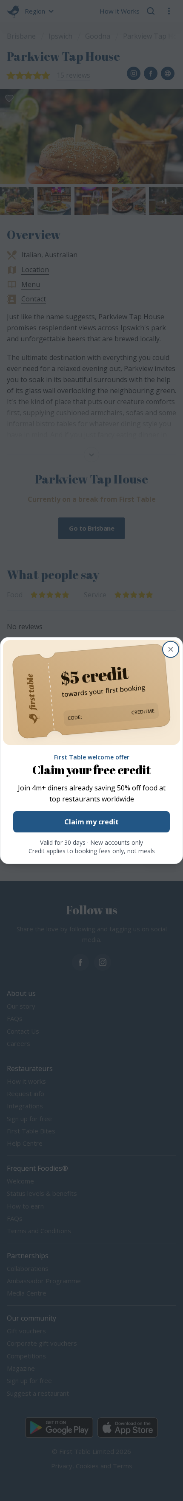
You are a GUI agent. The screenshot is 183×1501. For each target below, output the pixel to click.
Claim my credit (91, 821)
